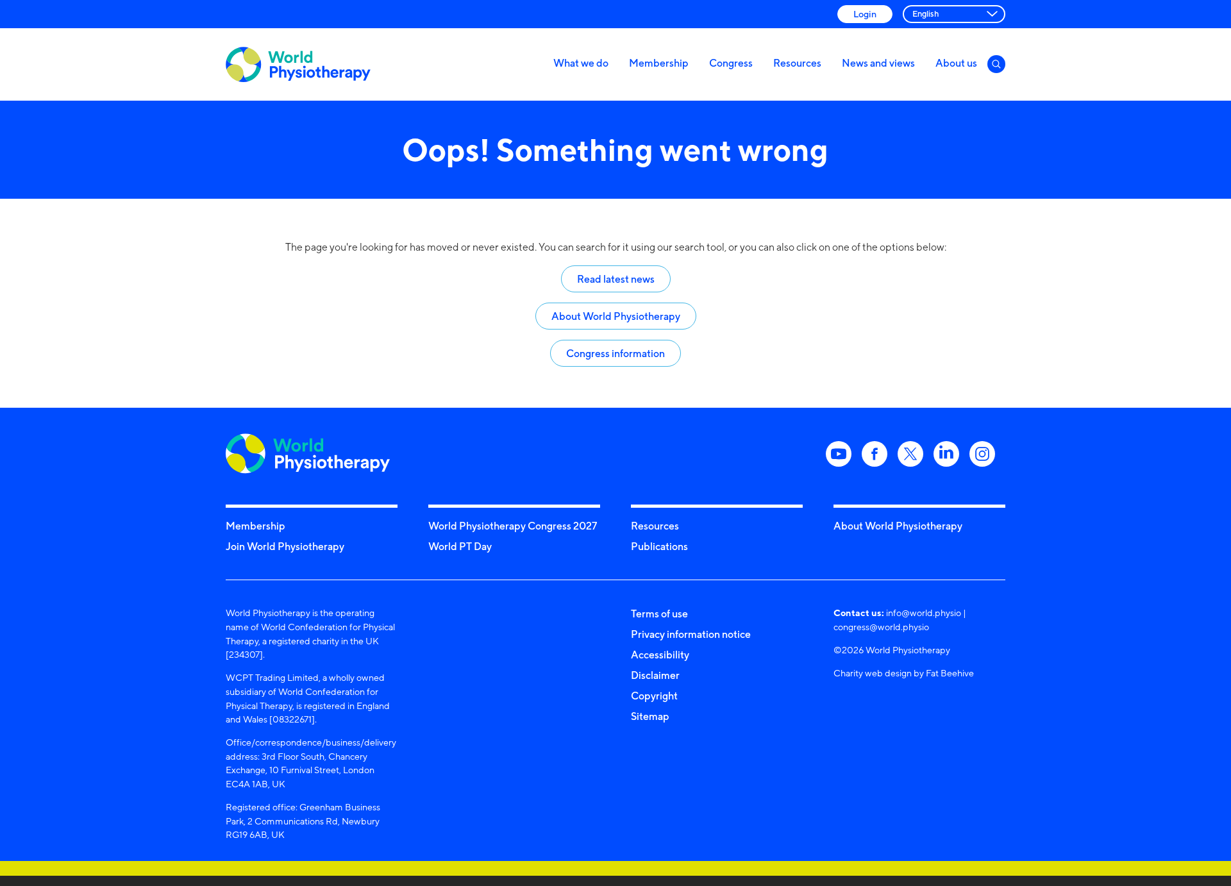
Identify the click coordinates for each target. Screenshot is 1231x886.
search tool (699, 247)
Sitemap (650, 716)
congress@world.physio (881, 626)
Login (864, 13)
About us (956, 62)
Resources (797, 62)
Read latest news (616, 278)
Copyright (654, 695)
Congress (731, 62)
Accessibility (660, 654)
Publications (659, 546)
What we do (580, 62)
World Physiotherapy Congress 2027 (512, 525)
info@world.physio (923, 612)
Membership (659, 62)
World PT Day (460, 546)
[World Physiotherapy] (298, 64)
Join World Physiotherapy (285, 546)
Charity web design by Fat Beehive (903, 672)
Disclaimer (655, 675)
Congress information (615, 353)
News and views (878, 62)
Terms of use (659, 613)
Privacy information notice (691, 634)
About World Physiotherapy (615, 316)
